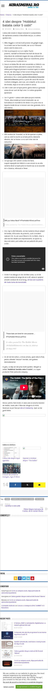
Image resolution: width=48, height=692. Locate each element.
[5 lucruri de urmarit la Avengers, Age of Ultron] (12, 468)
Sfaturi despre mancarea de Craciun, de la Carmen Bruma (32, 509)
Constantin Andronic (8, 606)
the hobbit (39, 499)
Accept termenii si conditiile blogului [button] (29, 687)
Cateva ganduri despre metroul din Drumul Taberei (28, 596)
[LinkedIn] (28, 578)
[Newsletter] (39, 484)
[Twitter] (27, 484)
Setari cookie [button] (8, 687)
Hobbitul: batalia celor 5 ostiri (22, 499)
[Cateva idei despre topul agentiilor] (12, 452)
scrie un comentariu (34, 29)
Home (2, 15)
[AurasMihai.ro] (24, 5)
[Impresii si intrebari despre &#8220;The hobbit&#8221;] (32, 452)
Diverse (8, 15)
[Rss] (15, 578)
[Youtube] (32, 578)
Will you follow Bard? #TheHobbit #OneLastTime (22, 220)
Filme (22, 29)
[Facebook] (15, 484)
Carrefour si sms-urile (12, 505)
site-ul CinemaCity (26, 408)
